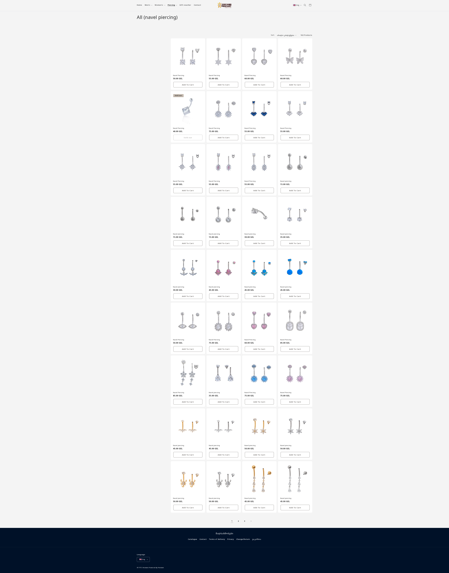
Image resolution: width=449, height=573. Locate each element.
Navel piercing (285, 181)
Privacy (230, 539)
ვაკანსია (256, 539)
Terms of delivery (217, 539)
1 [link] (232, 521)
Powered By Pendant (156, 567)
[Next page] (250, 521)
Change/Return (243, 539)
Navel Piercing (178, 75)
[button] (148, 5)
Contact (203, 539)
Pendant (146, 567)
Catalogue (192, 539)
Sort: (273, 35)
